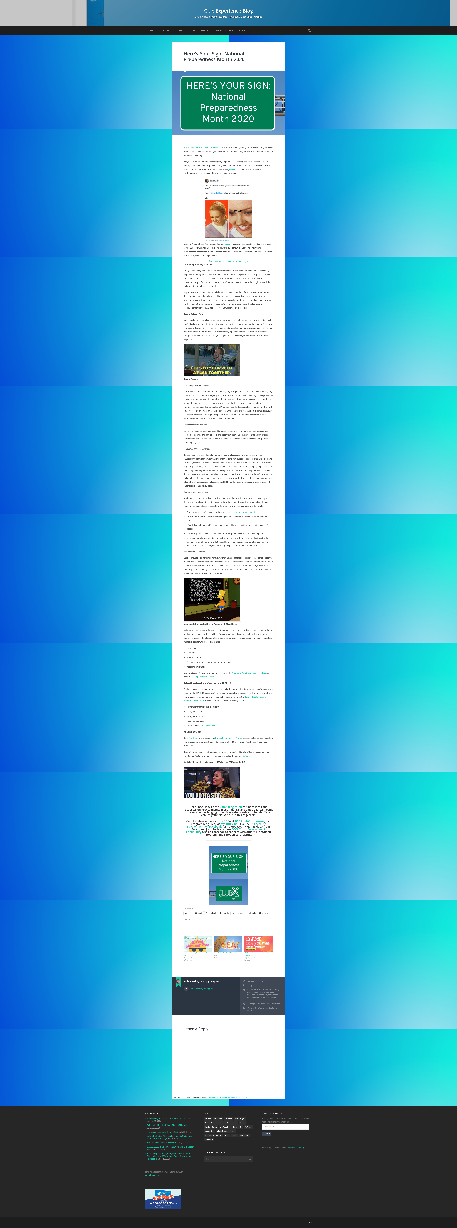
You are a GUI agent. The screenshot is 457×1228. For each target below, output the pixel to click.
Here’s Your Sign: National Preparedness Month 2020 (214, 56)
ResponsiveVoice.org (295, 1147)
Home (150, 30)
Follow (267, 1134)
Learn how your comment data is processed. (227, 1097)
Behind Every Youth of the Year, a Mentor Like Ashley (169, 1118)
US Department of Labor (203, 676)
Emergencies (260, 992)
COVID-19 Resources (259, 990)
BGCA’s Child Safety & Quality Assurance (201, 147)
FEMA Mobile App (207, 725)
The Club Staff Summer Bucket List (162, 1142)
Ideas (192, 30)
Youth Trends (244, 1135)
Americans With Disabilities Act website (249, 672)
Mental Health (237, 1127)
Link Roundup (224, 1127)
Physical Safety (271, 995)
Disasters (250, 992)
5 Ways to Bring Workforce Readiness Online (262, 1009)
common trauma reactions (246, 512)
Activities (208, 1119)
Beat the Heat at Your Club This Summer (228, 953)
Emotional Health (210, 1123)
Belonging (228, 1119)
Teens (181, 30)
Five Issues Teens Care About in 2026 (162, 1132)
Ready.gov (227, 244)
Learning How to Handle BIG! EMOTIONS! (263, 1004)
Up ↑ (310, 1222)
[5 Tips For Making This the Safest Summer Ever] (198, 944)
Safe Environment (254, 997)
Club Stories (166, 30)
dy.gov (195, 738)
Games (242, 1123)
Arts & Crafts (218, 1119)
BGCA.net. (247, 755)
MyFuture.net (230, 824)
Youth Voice (209, 1139)
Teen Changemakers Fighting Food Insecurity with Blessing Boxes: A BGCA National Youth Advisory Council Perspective (170, 1156)
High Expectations (211, 1127)
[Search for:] (228, 1159)
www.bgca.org (152, 1175)
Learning (205, 30)
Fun (236, 1123)
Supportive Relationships (213, 1135)
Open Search (309, 30)
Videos (234, 1135)
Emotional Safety (225, 1123)
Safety (219, 30)
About (242, 30)
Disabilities (273, 990)
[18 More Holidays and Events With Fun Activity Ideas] (258, 944)
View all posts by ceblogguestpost (203, 989)
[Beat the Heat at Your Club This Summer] (228, 944)
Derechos (233, 169)
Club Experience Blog (228, 10)
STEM (232, 1131)
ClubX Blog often (231, 807)
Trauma (272, 997)
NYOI (231, 30)
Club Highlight (239, 1119)
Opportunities (209, 1131)
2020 (248, 990)
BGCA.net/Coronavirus (249, 821)
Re (190, 738)
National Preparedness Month (228, 738)
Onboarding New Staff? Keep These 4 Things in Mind (169, 1125)
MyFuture (248, 1127)
